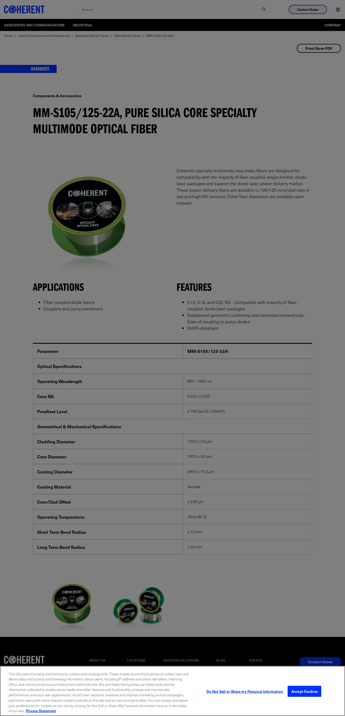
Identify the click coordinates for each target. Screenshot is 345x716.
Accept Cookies (304, 691)
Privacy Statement (41, 710)
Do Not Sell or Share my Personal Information (244, 691)
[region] (172, 691)
